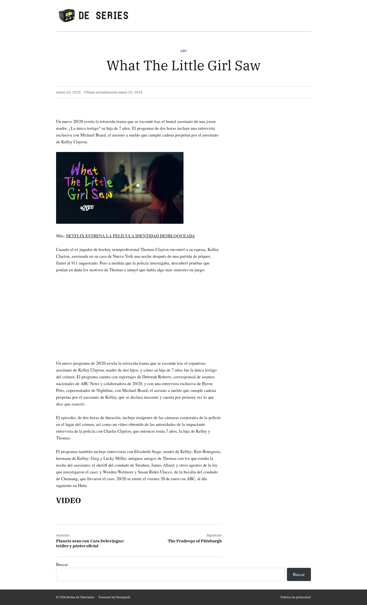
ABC (183, 51)
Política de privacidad (296, 597)
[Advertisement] (139, 309)
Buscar (62, 564)
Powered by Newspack (114, 597)
